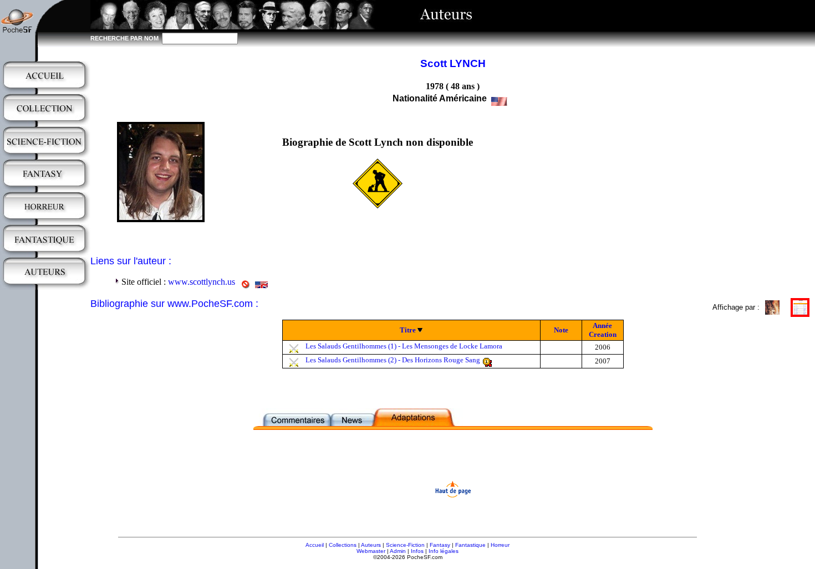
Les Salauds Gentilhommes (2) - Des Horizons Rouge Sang (392, 360)
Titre (408, 330)
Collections (342, 545)
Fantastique (470, 545)
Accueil (314, 545)
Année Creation (603, 330)
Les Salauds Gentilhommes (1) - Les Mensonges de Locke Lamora (403, 346)
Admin (398, 551)
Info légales (444, 551)
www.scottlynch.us (201, 281)
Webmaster (370, 551)
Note (561, 330)
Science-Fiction (405, 545)
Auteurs (371, 545)
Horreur (500, 545)
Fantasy (440, 545)
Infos (417, 551)
